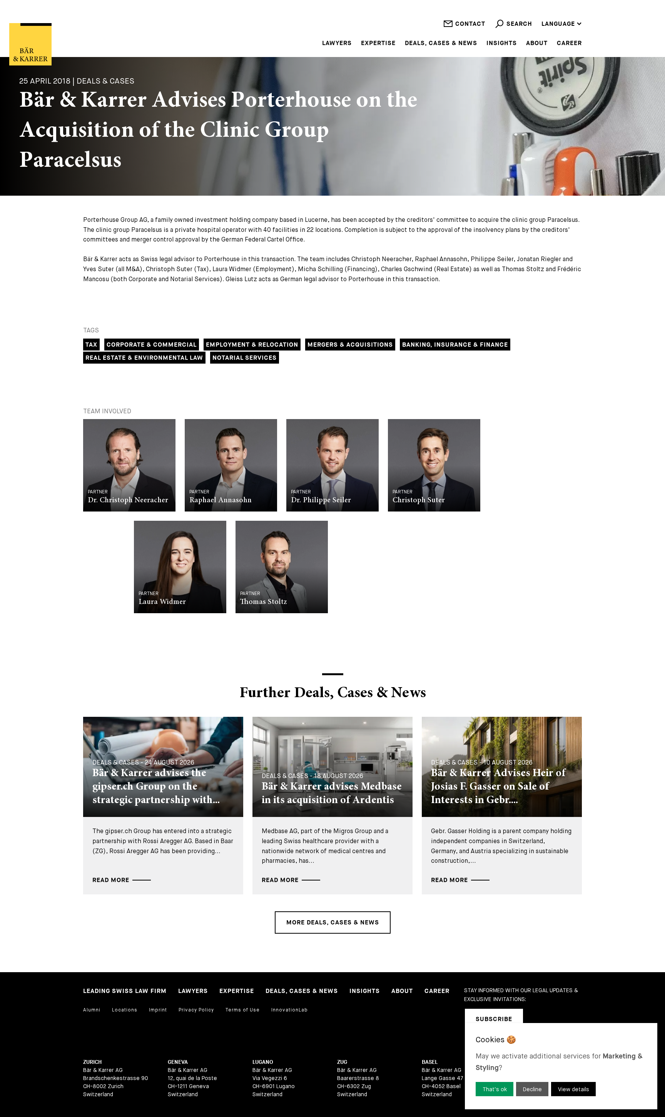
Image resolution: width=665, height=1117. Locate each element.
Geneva (178, 1062)
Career (569, 43)
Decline (532, 1089)
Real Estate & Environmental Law (144, 358)
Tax (91, 345)
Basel (430, 1062)
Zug (342, 1062)
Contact (470, 24)
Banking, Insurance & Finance (455, 345)
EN (545, 3)
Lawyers (337, 43)
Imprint (158, 1010)
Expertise (378, 43)
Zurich (92, 1062)
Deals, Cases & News (441, 43)
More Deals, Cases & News (332, 922)
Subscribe (494, 1019)
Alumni (91, 1010)
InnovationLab (289, 1010)
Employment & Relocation (252, 345)
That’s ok (495, 1089)
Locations (124, 1010)
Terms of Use (243, 1010)
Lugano (262, 1062)
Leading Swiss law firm (125, 991)
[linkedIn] (539, 1019)
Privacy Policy (196, 1010)
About (537, 43)
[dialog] (561, 1066)
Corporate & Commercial (152, 345)
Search (519, 24)
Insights (501, 43)
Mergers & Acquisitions (350, 345)
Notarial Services (244, 358)
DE (545, 13)
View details (573, 1089)
